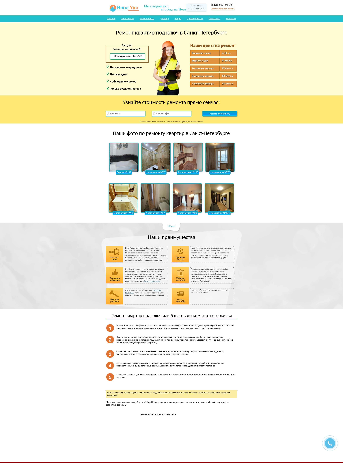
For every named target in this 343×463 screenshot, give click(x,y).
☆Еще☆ (171, 226)
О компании (127, 19)
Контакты (231, 19)
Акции (178, 19)
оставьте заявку (171, 325)
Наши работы (147, 19)
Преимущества (195, 19)
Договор (164, 19)
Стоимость (214, 19)
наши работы (189, 393)
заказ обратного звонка (223, 9)
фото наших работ (152, 281)
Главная (111, 19)
